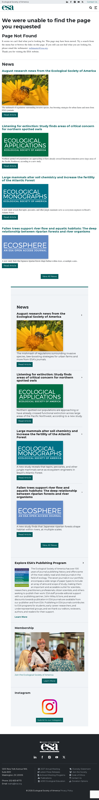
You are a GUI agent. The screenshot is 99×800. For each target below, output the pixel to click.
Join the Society (79, 772)
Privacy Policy (66, 790)
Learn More (21, 617)
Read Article (10, 115)
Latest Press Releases (49, 772)
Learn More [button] (49, 681)
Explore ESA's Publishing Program (40, 563)
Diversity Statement (81, 769)
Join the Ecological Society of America (34, 675)
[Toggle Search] (90, 7)
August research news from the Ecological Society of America (49, 71)
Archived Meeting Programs (52, 775)
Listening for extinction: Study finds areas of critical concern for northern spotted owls (48, 127)
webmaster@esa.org (38, 48)
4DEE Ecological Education (52, 781)
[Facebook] (71, 2)
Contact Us (92, 2)
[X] (82, 2)
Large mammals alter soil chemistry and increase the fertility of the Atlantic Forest (48, 179)
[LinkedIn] (67, 2)
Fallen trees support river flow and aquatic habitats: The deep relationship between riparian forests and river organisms (49, 230)
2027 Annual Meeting (50, 769)
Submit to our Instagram (49, 720)
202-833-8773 (15, 780)
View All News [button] (49, 276)
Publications (45, 778)
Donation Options (79, 781)
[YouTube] (79, 2)
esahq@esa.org (15, 784)
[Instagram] (75, 2)
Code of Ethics (78, 775)
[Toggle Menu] (95, 7)
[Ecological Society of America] (8, 7)
